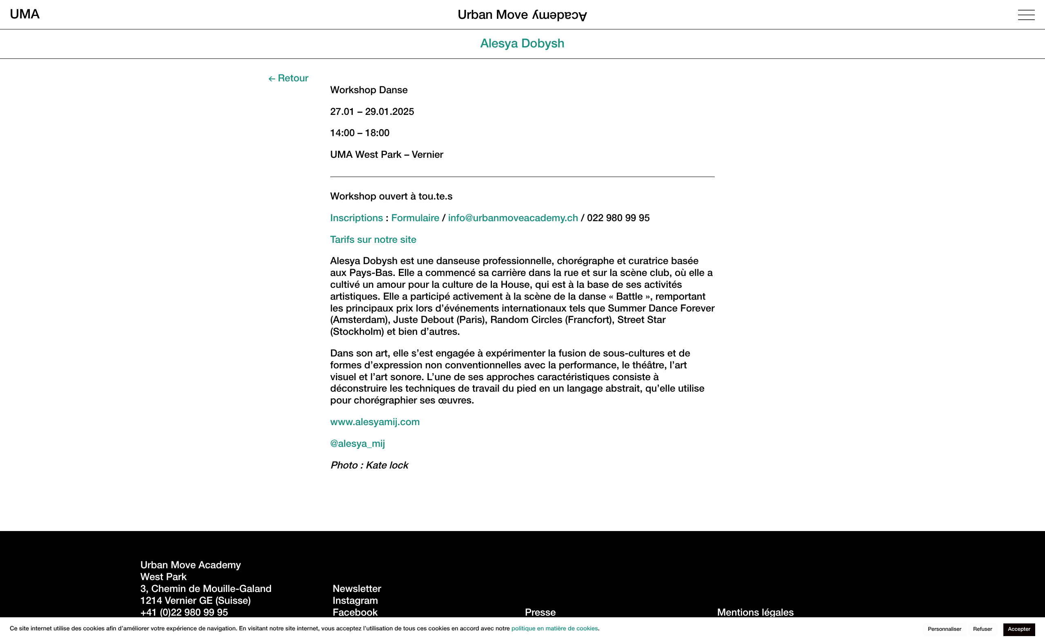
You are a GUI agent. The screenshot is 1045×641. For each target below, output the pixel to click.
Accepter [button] (1019, 629)
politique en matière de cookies (554, 629)
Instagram (355, 602)
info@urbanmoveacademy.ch (513, 219)
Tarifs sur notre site (373, 241)
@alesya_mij (357, 445)
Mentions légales (755, 614)
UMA (25, 14)
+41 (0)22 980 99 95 (184, 614)
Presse (540, 614)
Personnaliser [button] (944, 629)
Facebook (355, 614)
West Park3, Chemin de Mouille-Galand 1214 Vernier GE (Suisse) (207, 590)
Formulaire (415, 219)
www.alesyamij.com (375, 423)
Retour (293, 79)
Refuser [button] (982, 629)
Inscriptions (356, 219)
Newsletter (357, 590)
